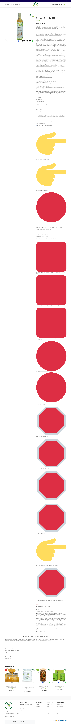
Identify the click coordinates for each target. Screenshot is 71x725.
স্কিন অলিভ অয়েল (58, 628)
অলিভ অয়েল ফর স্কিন (45, 623)
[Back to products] (38, 15)
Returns (48, 706)
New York (38, 704)
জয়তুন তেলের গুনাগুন (62, 625)
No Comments (28, 710)
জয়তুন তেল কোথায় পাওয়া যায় (44, 625)
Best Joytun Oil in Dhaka (42, 613)
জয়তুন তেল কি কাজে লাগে (50, 624)
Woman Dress (59, 708)
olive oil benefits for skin (54, 619)
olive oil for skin (39, 620)
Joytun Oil (45, 618)
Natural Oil (42, 611)
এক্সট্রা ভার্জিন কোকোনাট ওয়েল (49, 611)
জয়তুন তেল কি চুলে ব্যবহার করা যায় (58, 624)
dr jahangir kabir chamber (55, 614)
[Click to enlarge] (6, 40)
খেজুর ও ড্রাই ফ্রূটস (43, 687)
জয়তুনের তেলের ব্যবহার (39, 628)
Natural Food (10, 687)
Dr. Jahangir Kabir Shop (48, 615)
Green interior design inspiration (25, 708)
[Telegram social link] (52, 1)
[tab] (26, 635)
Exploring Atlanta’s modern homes (26, 704)
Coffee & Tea (57, 686)
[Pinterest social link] (49, 1)
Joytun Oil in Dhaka (60, 618)
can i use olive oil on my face (46, 614)
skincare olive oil (39, 623)
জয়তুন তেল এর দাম (43, 624)
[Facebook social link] (46, 1)
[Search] (59, 5)
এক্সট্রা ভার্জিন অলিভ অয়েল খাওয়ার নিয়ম (54, 623)
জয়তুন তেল (39, 624)
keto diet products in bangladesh (43, 619)
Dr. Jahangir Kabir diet (40, 615)
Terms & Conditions (50, 708)
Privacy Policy (49, 704)
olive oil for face (62, 619)
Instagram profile (60, 704)
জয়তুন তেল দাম (57, 625)
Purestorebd (18, 721)
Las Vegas (38, 713)
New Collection (60, 706)
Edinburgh (38, 708)
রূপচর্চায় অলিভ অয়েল (52, 628)
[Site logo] (35, 4)
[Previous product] (37, 15)
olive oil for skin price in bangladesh (56, 620)
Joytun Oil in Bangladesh (52, 618)
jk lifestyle (41, 618)
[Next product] (39, 15)
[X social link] (48, 1)
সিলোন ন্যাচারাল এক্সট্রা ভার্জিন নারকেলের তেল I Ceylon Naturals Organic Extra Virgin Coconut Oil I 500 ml (27, 684)
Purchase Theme (60, 713)
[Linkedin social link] (51, 1)
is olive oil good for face (57, 615)
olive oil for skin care (46, 620)
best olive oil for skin (51, 613)
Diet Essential (8, 686)
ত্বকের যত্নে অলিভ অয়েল (46, 628)
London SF (38, 706)
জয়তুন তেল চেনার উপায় (52, 625)
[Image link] (8, 705)
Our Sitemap (49, 713)
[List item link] (12, 714)
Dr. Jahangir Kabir (63, 614)
